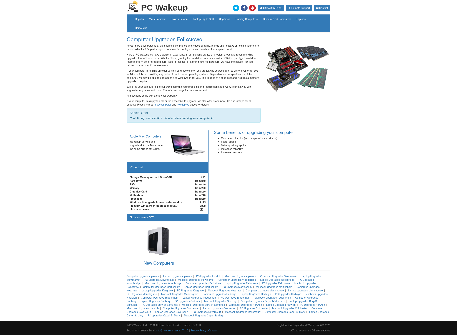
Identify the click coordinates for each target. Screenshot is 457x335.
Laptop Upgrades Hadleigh (256, 294)
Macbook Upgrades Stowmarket (196, 279)
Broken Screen (179, 19)
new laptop (183, 104)
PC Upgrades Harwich (312, 304)
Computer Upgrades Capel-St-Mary (285, 312)
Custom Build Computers (277, 19)
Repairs (139, 19)
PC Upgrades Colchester (254, 308)
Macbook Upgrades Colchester (289, 308)
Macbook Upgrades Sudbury (220, 301)
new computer (163, 104)
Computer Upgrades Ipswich (143, 276)
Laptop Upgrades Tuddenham (200, 297)
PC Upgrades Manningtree (142, 294)
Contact (323, 8)
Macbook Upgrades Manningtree (179, 294)
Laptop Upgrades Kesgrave (157, 290)
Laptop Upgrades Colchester (219, 308)
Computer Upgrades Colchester (181, 308)
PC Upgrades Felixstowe (276, 283)
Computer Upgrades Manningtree (265, 290)
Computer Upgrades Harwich (245, 304)
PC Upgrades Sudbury (187, 301)
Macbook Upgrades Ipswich (240, 276)
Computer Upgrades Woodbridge (237, 279)
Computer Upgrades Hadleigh (219, 294)
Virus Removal (157, 19)
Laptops (301, 19)
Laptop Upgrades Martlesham (201, 287)
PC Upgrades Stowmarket (159, 279)
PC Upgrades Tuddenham (235, 297)
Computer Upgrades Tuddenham (159, 297)
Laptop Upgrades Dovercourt (171, 312)
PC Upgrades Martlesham (237, 287)
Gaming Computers (246, 19)
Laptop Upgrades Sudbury (155, 301)
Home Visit (141, 28)
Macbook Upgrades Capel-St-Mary (203, 315)
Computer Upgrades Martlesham (161, 287)
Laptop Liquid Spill (203, 19)
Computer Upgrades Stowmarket (278, 276)
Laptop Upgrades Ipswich (177, 276)
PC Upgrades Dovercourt (206, 312)
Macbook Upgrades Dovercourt (242, 312)
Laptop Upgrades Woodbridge (277, 279)
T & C (185, 330)
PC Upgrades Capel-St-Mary (163, 315)
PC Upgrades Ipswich (208, 276)
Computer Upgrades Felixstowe (203, 283)
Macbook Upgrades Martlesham (274, 287)
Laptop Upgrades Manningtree (305, 290)
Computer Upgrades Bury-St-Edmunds (263, 301)
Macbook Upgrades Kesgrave (225, 290)
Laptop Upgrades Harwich (281, 304)
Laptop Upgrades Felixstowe (242, 283)
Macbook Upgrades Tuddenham (273, 297)
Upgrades (224, 19)
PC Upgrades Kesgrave (190, 290)
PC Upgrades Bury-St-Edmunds (160, 304)
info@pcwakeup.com (168, 330)
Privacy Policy (198, 330)
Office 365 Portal (272, 8)
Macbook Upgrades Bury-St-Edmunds (203, 304)
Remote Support (300, 8)
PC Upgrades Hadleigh (288, 294)
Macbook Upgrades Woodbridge (163, 283)
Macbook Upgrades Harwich (143, 308)
